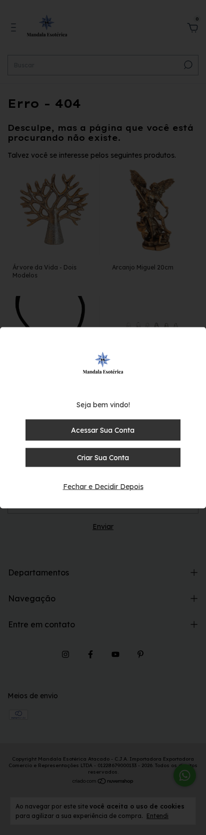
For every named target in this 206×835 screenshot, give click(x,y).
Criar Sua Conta (103, 457)
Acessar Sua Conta (102, 429)
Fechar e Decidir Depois (103, 486)
